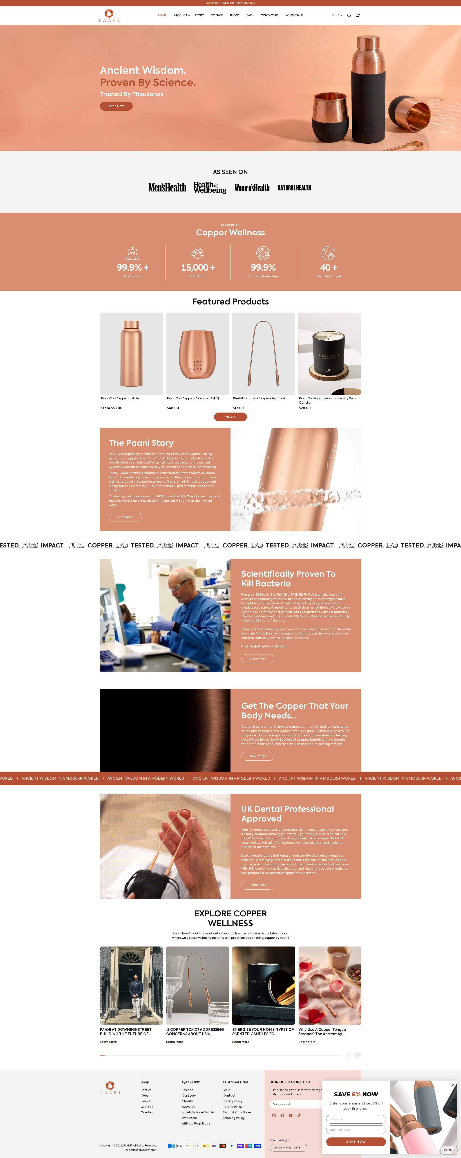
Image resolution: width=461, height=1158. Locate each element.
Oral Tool (147, 1107)
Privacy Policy (232, 1101)
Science (187, 1090)
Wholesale (189, 1118)
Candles (147, 1112)
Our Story (189, 1095)
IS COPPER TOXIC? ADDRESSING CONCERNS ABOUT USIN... (195, 1032)
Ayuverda (189, 1107)
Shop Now (116, 106)
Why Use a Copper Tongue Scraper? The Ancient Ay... (322, 1032)
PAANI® (127, 1145)
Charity (187, 1101)
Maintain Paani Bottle (198, 1112)
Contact (229, 1095)
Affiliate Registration (197, 1123)
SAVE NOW (356, 1141)
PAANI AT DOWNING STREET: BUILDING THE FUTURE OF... (126, 1032)
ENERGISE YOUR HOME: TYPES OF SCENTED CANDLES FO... (263, 1032)
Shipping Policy (234, 1118)
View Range (257, 756)
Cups (144, 1095)
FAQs (226, 1090)
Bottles (146, 1090)
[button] (180, 15)
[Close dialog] (453, 1085)
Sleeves (146, 1101)
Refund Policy (233, 1107)
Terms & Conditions (237, 1112)
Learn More (125, 517)
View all (230, 417)
